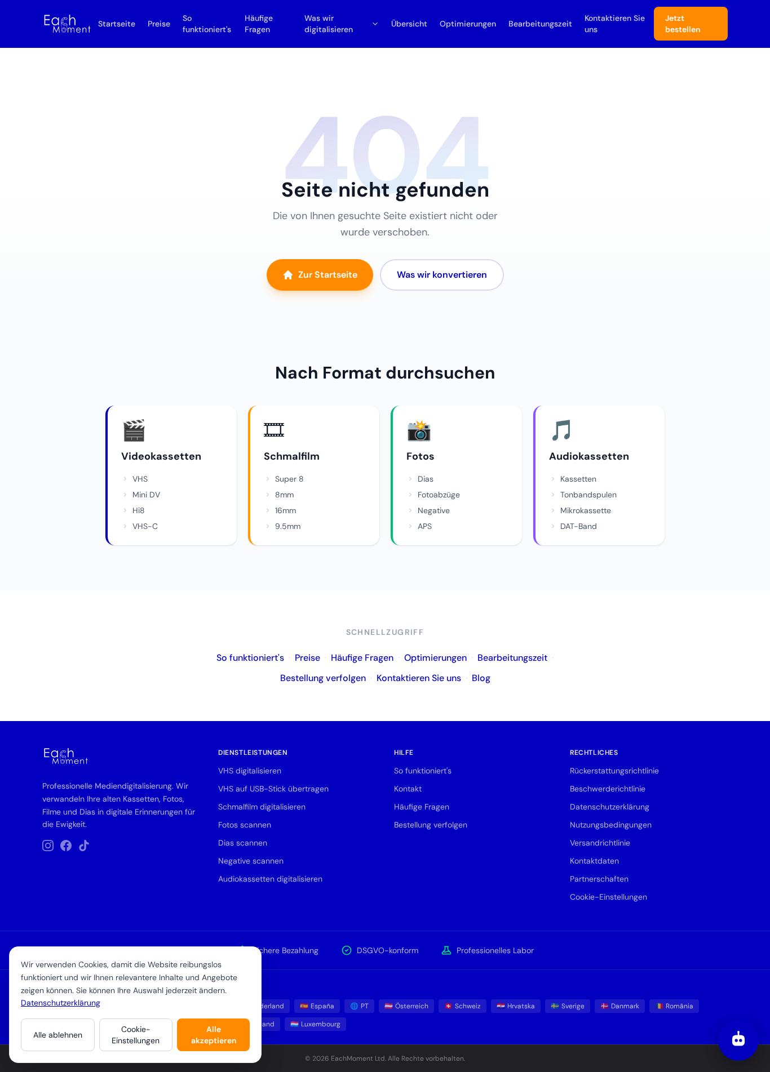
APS (425, 526)
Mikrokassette (585, 510)
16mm (285, 510)
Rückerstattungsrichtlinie (614, 771)
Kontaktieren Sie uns (615, 23)
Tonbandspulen (588, 495)
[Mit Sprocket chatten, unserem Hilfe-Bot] (738, 1040)
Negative (434, 510)
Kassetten (578, 479)
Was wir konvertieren (442, 275)
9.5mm (287, 526)
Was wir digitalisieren (328, 23)
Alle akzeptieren (213, 1035)
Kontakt (408, 789)
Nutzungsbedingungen (611, 825)
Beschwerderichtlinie (607, 789)
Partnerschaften (599, 879)
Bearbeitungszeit (540, 24)
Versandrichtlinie (600, 843)
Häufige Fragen (259, 23)
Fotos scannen (244, 825)
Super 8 (289, 479)
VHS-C (145, 526)
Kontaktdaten (594, 861)
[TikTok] (84, 845)
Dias (425, 479)
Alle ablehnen (57, 1035)
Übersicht (409, 24)
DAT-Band (578, 526)
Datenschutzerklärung (60, 1003)
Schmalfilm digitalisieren (262, 807)
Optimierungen (468, 24)
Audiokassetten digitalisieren (270, 879)
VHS (140, 479)
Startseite (116, 24)
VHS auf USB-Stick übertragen (273, 789)
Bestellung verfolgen (323, 678)
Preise (159, 24)
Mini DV (146, 495)
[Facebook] (66, 845)
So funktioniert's (207, 23)
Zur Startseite (327, 275)
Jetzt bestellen (682, 23)
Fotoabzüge (439, 495)
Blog (481, 678)
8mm (284, 495)
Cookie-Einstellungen (136, 1035)
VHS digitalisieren (249, 771)
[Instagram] (48, 845)
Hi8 (138, 510)
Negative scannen (251, 861)
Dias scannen (242, 843)
